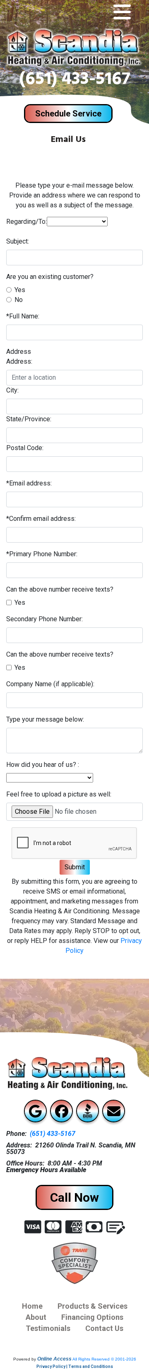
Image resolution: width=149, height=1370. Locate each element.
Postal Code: (24, 448)
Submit (75, 867)
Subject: (17, 241)
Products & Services (92, 1306)
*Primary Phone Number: (41, 554)
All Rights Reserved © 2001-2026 (104, 1359)
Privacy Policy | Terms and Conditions (74, 1366)
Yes (19, 290)
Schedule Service (68, 113)
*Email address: (29, 483)
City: (12, 390)
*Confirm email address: (41, 518)
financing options (92, 1317)
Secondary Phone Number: (44, 619)
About (36, 1317)
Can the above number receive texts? (59, 589)
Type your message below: (45, 719)
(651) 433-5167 (74, 81)
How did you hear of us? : (42, 765)
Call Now (74, 1197)
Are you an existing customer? (50, 277)
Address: (19, 361)
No (18, 300)
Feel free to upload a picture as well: (58, 794)
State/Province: (28, 419)
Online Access (54, 1359)
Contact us (104, 1328)
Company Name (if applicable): (50, 684)
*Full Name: (22, 316)
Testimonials (48, 1328)
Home (32, 1306)
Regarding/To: (26, 221)
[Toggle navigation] (122, 12)
